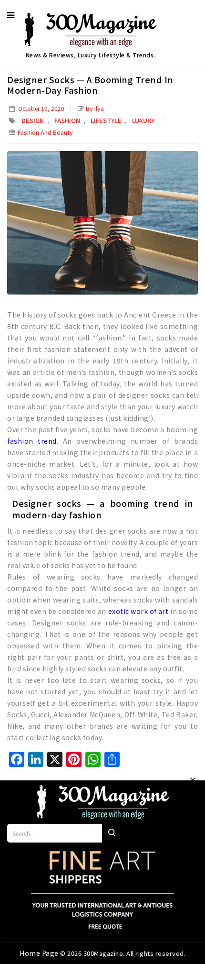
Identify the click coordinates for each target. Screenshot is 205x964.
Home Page (40, 953)
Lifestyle (106, 120)
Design (32, 120)
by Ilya (95, 108)
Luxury (143, 120)
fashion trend (32, 441)
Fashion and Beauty (45, 132)
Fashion (67, 120)
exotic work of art (138, 611)
